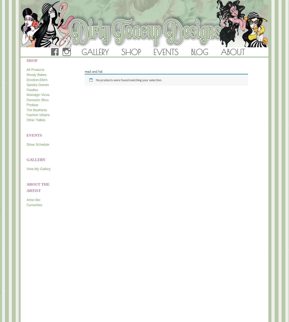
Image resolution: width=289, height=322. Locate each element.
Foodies (32, 90)
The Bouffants (37, 110)
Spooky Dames (38, 85)
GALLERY (95, 52)
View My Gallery (39, 169)
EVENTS (166, 52)
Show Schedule (38, 144)
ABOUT (233, 52)
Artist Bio (33, 200)
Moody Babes (37, 75)
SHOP (131, 52)
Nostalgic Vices (38, 95)
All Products (35, 70)
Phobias (32, 105)
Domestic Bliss (38, 100)
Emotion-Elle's (37, 80)
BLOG (199, 52)
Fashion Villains (38, 115)
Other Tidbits (36, 120)
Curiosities (34, 205)
